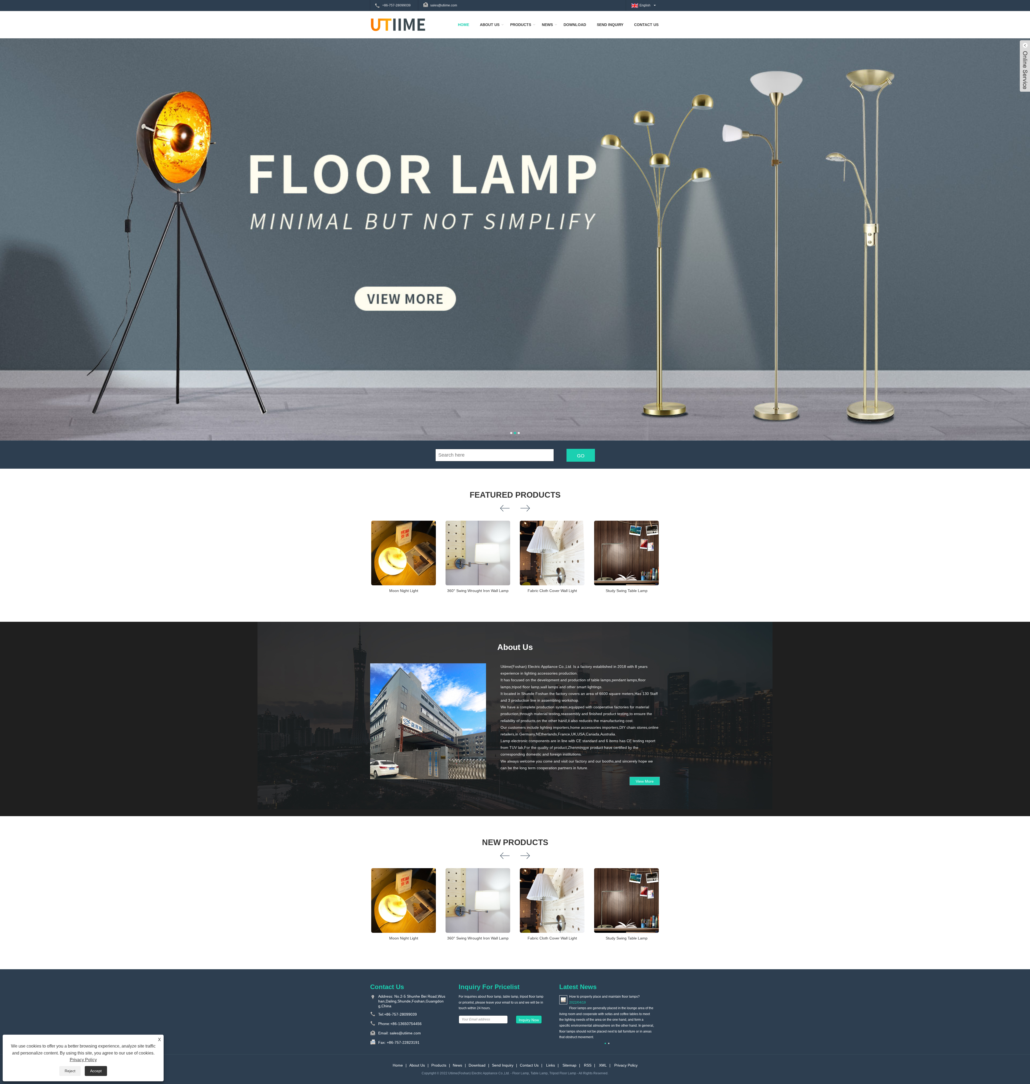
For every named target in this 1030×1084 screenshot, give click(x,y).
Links (550, 1065)
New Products (515, 842)
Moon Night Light (403, 591)
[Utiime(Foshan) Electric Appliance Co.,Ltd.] (398, 24)
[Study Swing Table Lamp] (626, 553)
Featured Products (515, 494)
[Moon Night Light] (403, 553)
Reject (70, 1071)
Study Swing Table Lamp (627, 591)
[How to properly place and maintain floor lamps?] (563, 999)
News (547, 25)
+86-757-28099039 (396, 5)
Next (1019, 220)
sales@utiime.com (443, 5)
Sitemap (569, 1065)
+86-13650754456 (406, 1024)
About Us (489, 25)
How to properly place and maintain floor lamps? (604, 996)
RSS (587, 1065)
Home (463, 25)
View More (645, 781)
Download (575, 25)
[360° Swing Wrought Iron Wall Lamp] (478, 553)
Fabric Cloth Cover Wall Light (552, 591)
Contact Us (646, 25)
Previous (10, 220)
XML (603, 1065)
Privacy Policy (626, 1065)
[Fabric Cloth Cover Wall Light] (552, 553)
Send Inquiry (610, 25)
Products (520, 25)
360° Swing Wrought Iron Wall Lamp (478, 591)
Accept (96, 1071)
